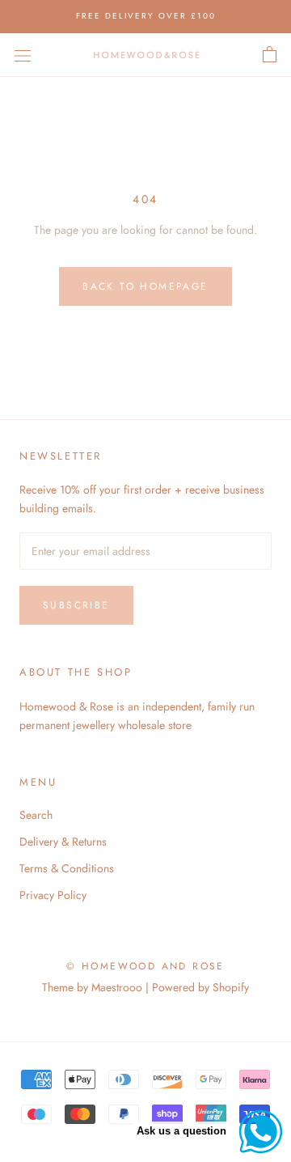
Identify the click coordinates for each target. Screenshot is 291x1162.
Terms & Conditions (66, 868)
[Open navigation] (23, 55)
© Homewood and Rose (145, 966)
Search (36, 815)
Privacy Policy (52, 895)
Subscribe (76, 605)
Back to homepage (145, 286)
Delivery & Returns (63, 841)
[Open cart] (269, 55)
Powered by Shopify (200, 987)
